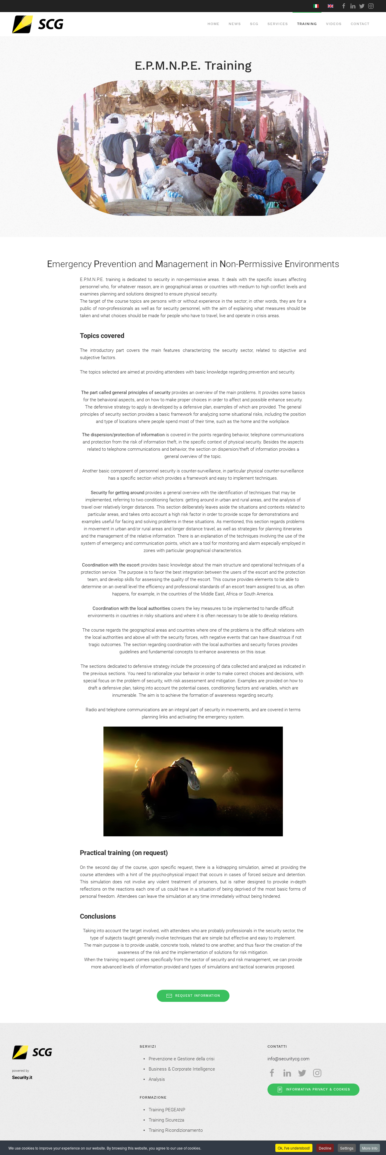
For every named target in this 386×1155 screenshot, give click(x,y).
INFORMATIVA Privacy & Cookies (318, 1089)
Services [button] (277, 24)
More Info (370, 1147)
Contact (360, 24)
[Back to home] (51, 24)
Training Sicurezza (166, 1120)
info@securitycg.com (288, 1059)
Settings (346, 1147)
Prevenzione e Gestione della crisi (181, 1059)
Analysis (157, 1079)
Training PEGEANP (167, 1109)
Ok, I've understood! (294, 1147)
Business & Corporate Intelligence (182, 1069)
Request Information (197, 996)
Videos (334, 24)
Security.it (22, 1077)
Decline (325, 1147)
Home (213, 24)
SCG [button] (254, 24)
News (235, 24)
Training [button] (307, 24)
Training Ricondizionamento (176, 1130)
